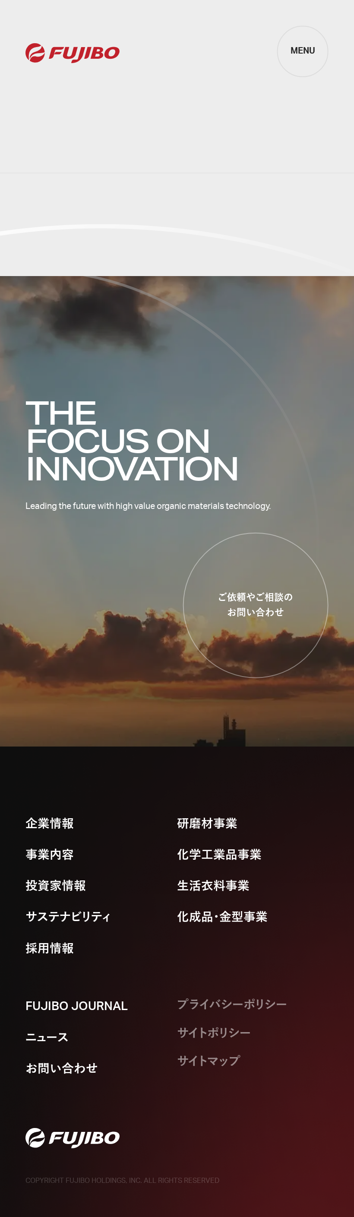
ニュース (47, 1038)
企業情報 (49, 824)
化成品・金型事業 (222, 917)
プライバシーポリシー (232, 1005)
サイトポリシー (214, 1033)
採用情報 (49, 949)
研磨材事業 (207, 824)
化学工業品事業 (219, 855)
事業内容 (49, 855)
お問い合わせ (61, 1069)
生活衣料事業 (213, 886)
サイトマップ (209, 1062)
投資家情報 (55, 886)
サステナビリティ (68, 917)
